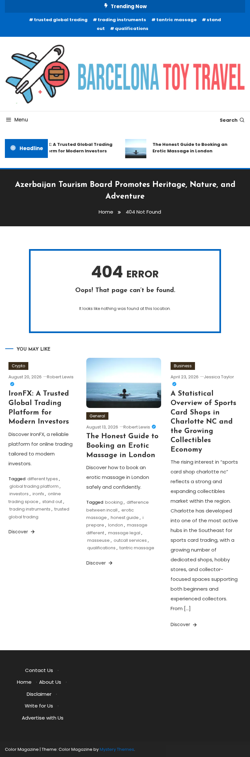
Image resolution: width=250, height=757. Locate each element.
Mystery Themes (117, 749)
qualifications (131, 28)
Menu (21, 119)
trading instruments (122, 20)
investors (19, 494)
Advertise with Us (42, 717)
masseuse (98, 540)
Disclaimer (39, 694)
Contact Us (39, 670)
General (97, 416)
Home (24, 682)
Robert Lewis (136, 427)
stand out (52, 501)
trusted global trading (61, 20)
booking (114, 502)
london (115, 525)
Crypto (18, 366)
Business (183, 366)
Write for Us (39, 705)
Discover (18, 531)
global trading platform (34, 486)
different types (42, 479)
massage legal (124, 533)
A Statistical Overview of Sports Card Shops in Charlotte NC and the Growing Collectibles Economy (203, 422)
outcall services (130, 540)
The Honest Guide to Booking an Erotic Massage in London (187, 147)
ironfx (38, 494)
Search (229, 120)
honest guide (125, 517)
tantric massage (176, 20)
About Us (50, 682)
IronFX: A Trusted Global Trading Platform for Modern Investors (72, 147)
